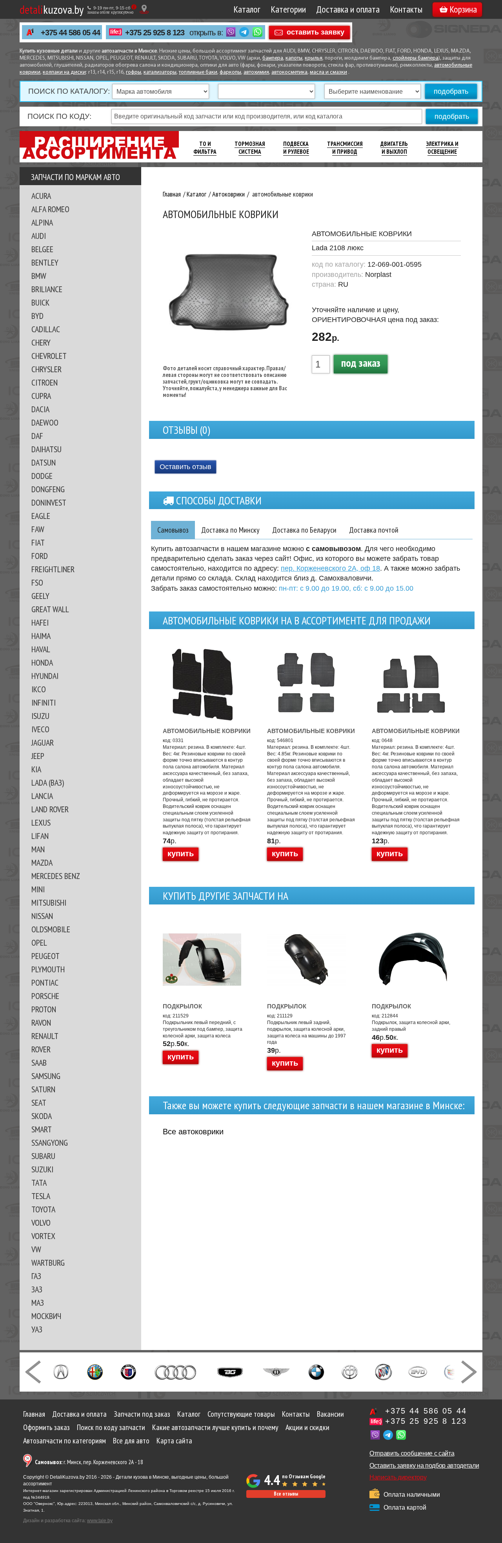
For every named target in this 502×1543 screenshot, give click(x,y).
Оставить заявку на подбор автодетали (424, 1465)
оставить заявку (315, 32)
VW (36, 1249)
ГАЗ (36, 1275)
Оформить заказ (46, 1427)
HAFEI (40, 622)
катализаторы (160, 72)
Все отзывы (286, 1493)
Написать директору (397, 1477)
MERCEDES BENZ (55, 875)
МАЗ (37, 1302)
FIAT (38, 542)
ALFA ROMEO (50, 209)
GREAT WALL (50, 609)
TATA (39, 1182)
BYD (37, 315)
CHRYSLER (46, 369)
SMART (41, 1129)
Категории (288, 9)
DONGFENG (48, 489)
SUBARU (43, 1155)
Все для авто (131, 1441)
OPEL (39, 942)
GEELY (40, 595)
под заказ (360, 362)
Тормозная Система (250, 147)
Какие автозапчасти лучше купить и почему (215, 1427)
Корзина (463, 9)
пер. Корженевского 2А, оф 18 (330, 568)
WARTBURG (48, 1262)
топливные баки (198, 72)
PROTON (43, 1009)
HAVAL (40, 649)
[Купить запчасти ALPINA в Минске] (128, 1371)
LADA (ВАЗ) (47, 782)
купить (180, 853)
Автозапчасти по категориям (64, 1441)
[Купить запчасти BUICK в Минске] (383, 1371)
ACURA (41, 195)
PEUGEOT (45, 955)
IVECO (40, 729)
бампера (272, 58)
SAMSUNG (45, 1075)
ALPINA (42, 222)
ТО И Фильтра (204, 147)
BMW (38, 275)
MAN (38, 849)
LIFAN (40, 835)
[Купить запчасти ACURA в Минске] (61, 1371)
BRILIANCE (46, 289)
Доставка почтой (373, 530)
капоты (294, 58)
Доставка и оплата (348, 9)
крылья (313, 58)
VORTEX (43, 1235)
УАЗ (36, 1329)
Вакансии (330, 1414)
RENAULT (44, 1035)
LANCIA (42, 795)
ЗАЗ (36, 1289)
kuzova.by (52, 9)
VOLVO (41, 1222)
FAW (37, 529)
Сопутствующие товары (241, 1414)
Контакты (406, 9)
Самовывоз (173, 530)
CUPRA (41, 395)
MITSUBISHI (48, 902)
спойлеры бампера (415, 58)
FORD (39, 555)
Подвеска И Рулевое (296, 147)
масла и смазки (328, 72)
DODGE (42, 475)
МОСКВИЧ (46, 1315)
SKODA (41, 1115)
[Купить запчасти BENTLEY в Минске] (276, 1371)
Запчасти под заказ (142, 1414)
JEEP (37, 755)
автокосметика (289, 72)
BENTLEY (44, 262)
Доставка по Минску (230, 530)
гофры (133, 72)
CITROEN (44, 382)
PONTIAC (44, 982)
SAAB (39, 1062)
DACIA (40, 409)
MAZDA (42, 862)
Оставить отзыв (185, 467)
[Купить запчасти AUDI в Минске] (176, 1371)
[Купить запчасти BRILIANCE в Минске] (349, 1371)
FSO (37, 582)
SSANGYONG (49, 1142)
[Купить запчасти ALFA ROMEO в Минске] (95, 1371)
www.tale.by (100, 1520)
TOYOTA (43, 1209)
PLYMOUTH (48, 969)
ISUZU (40, 715)
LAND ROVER (50, 809)
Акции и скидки (307, 1427)
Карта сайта (174, 1441)
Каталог (246, 9)
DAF (37, 435)
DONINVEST (48, 502)
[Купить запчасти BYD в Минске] (417, 1371)
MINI (38, 889)
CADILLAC (45, 329)
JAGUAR (42, 742)
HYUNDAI (44, 675)
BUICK (40, 302)
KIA (36, 769)
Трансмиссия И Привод (345, 147)
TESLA (40, 1195)
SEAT (38, 1102)
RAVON (41, 1022)
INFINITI (43, 702)
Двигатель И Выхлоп (394, 147)
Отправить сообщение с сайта (411, 1453)
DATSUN (43, 462)
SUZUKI (42, 1169)
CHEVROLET (49, 355)
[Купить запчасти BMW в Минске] (316, 1371)
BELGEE (42, 249)
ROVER (41, 1049)
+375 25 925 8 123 (154, 32)
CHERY (41, 342)
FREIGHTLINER (53, 569)
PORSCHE (45, 995)
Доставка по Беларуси (304, 530)
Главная (34, 1414)
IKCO (38, 689)
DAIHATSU (46, 449)
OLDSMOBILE (50, 929)
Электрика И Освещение (442, 147)
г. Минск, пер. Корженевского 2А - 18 (89, 1462)
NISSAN (42, 915)
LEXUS (41, 822)
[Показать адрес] (144, 9)
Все (193, 1131)
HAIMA (41, 635)
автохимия (256, 72)
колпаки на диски (64, 72)
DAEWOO (44, 422)
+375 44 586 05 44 (70, 32)
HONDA (42, 662)
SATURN (43, 1089)
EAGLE (40, 515)
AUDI (38, 235)
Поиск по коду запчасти (111, 1427)
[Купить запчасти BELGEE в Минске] (230, 1371)
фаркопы (230, 72)
